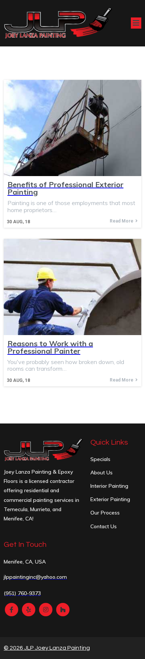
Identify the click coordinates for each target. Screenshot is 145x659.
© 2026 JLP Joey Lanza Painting (47, 648)
